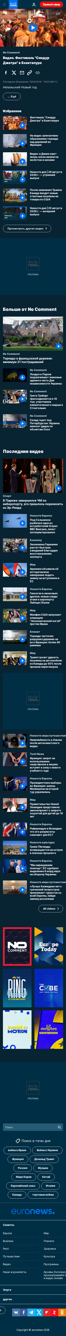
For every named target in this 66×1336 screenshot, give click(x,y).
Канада (17, 1194)
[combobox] (33, 1127)
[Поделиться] (22, 73)
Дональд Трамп (44, 1159)
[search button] (59, 1127)
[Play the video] (33, 28)
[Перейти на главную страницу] (13, 4)
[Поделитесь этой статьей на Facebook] (6, 73)
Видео (7, 1264)
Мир (33, 564)
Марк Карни (24, 1176)
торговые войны (43, 1194)
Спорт (7, 495)
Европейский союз (23, 1185)
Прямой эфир (51, 4)
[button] (27, 228)
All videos (49, 908)
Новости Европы (41, 515)
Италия (50, 1185)
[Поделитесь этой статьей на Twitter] (14, 73)
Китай (46, 1176)
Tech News (37, 753)
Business (8, 1240)
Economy (36, 539)
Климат (35, 631)
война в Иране (17, 1150)
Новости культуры (42, 842)
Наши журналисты (14, 1271)
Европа (7, 1233)
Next (6, 1248)
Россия (22, 1167)
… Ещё (12, 96)
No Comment (11, 353)
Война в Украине (47, 1150)
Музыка (43, 1167)
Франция (18, 1159)
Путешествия (11, 1256)
